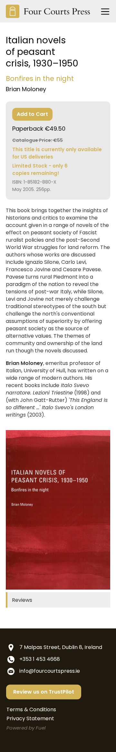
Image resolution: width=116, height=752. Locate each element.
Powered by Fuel (26, 727)
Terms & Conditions (31, 709)
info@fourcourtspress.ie (49, 671)
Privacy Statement (30, 718)
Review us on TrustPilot (43, 692)
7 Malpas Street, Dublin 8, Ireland (60, 647)
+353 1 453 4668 (39, 659)
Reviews (22, 600)
